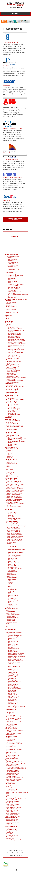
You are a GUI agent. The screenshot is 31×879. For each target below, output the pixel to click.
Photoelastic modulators (14, 518)
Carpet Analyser (12, 678)
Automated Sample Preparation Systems (14, 730)
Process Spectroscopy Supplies (14, 536)
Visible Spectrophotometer (13, 816)
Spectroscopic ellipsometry (13, 797)
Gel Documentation (13, 648)
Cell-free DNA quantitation (15, 635)
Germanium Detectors (14, 557)
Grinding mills (9, 740)
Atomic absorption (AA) (12, 256)
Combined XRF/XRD (11, 829)
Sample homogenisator (12, 755)
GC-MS (8, 454)
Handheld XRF (10, 832)
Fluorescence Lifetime (12, 389)
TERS (7, 628)
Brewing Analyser (13, 680)
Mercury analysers (13, 274)
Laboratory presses (11, 745)
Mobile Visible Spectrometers (14, 497)
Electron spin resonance (12, 435)
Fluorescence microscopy (13, 370)
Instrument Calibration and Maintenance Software (15, 336)
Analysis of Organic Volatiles (15, 681)
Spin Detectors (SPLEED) (15, 568)
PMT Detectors (12, 564)
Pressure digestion (11, 752)
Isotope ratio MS (10, 462)
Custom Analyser (12, 694)
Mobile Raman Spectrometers (14, 491)
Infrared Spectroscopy (11, 395)
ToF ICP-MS (11, 293)
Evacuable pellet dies (11, 736)
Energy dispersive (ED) (12, 831)
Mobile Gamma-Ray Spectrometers (15, 484)
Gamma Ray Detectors (14, 555)
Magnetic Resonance (11, 432)
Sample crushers (10, 754)
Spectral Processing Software (16, 357)
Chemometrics (10, 324)
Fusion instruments (11, 739)
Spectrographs (10, 726)
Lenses (10, 592)
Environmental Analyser (14, 688)
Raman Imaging (10, 619)
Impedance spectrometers (13, 714)
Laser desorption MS (11, 459)
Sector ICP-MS (12, 290)
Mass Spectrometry (11, 447)
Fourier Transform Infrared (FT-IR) (15, 400)
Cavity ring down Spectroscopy (14, 426)
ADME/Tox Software (13, 327)
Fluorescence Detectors (14, 554)
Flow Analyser (12, 691)
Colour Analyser (12, 686)
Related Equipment (10, 629)
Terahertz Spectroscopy (12, 801)
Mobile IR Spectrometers (13, 483)
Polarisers (11, 601)
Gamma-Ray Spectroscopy (13, 361)
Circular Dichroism (11, 511)
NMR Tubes (11, 443)
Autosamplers (10, 734)
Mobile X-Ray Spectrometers (13, 496)
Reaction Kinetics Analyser (15, 654)
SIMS (7, 794)
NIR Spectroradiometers (14, 404)
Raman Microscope (11, 622)
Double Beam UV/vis (11, 808)
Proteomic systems (11, 724)
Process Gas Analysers (12, 527)
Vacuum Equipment (11, 727)
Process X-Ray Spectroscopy (13, 540)
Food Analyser (12, 671)
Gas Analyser (11, 647)
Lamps (7, 318)
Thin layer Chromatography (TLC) (15, 777)
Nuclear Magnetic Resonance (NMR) (16, 438)
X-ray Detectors (12, 571)
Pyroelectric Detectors (14, 567)
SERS (7, 623)
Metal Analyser (12, 640)
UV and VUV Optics (13, 604)
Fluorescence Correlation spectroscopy (16, 386)
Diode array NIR (12, 411)
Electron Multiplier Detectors (16, 552)
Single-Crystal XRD (11, 825)
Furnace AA (11, 260)
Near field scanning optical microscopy (16, 377)
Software (8, 326)
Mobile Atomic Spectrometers (14, 480)
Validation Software (13, 358)
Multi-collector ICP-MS (14, 287)
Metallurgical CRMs (11, 309)
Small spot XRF (10, 837)
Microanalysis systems (12, 835)
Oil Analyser (11, 663)
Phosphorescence (11, 431)
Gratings (10, 588)
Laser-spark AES (12, 271)
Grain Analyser (12, 650)
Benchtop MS (9, 450)
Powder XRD (9, 823)
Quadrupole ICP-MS (13, 289)
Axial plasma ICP (12, 277)
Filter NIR (10, 416)
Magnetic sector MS (11, 463)
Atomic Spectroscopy (11, 254)
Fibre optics (9, 573)
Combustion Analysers (14, 696)
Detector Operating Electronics (16, 549)
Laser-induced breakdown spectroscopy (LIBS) (17, 295)
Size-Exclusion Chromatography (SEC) (16, 767)
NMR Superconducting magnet (16, 441)
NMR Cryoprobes (13, 444)
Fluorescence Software (12, 391)
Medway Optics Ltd (9, 153)
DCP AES (10, 268)
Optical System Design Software (17, 343)
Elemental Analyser (13, 687)
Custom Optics (12, 585)
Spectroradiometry (10, 782)
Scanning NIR (11, 407)
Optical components (11, 577)
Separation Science (10, 760)
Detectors (9, 545)
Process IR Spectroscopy (13, 528)
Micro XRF (9, 834)
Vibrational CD (12, 520)
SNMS (8, 795)
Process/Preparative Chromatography (16, 768)
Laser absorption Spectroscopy (14, 425)
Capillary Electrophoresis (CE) (14, 761)
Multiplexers (11, 597)
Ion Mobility (8, 417)
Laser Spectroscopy (11, 419)
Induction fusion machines (13, 742)
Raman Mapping (10, 620)
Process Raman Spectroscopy (14, 534)
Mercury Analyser (13, 700)
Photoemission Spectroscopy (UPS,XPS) (17, 792)
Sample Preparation (11, 728)
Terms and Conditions (15, 855)
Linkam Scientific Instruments (12, 177)
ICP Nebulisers (12, 278)
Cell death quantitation (14, 634)
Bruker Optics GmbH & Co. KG (12, 128)
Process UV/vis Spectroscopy (14, 537)
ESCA (7, 786)
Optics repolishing (13, 600)
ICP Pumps (11, 280)
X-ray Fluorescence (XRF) (13, 828)
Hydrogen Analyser (13, 644)
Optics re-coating (12, 598)
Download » (15, 236)
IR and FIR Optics (12, 589)
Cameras (8, 543)
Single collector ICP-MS (14, 291)
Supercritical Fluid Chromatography (15, 763)
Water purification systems (13, 758)
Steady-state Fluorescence (13, 392)
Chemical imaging (11, 369)
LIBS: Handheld (12, 297)
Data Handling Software (14, 333)
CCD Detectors (12, 546)
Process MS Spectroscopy (13, 530)
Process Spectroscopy (11, 521)
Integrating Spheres (13, 591)
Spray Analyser (12, 699)
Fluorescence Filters (11, 385)
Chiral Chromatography (12, 764)
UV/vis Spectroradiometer (13, 813)
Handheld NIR (12, 413)
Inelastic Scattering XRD (12, 822)
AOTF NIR (11, 410)
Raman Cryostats (10, 611)
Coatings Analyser (13, 684)
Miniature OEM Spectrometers (14, 717)
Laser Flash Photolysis (12, 423)
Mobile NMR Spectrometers (13, 487)
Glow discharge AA (13, 262)
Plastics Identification (14, 666)
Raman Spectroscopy (11, 608)
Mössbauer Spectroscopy (12, 500)
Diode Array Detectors (14, 551)
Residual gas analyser (12, 474)
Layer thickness (10, 788)
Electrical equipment (11, 709)
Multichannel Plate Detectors (16, 563)
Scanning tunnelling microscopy (14, 380)
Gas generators (10, 712)
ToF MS (8, 475)
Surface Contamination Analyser (16, 706)
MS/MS (8, 466)
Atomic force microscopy (13, 366)
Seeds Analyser (12, 657)
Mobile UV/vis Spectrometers (14, 499)
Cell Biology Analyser (13, 674)
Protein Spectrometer (14, 662)
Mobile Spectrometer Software (14, 488)
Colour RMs (9, 305)
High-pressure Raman (12, 617)
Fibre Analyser (12, 690)
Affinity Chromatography (12, 770)
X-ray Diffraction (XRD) (11, 817)
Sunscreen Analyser (13, 702)
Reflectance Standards (12, 312)
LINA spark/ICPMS (11, 791)
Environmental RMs (11, 306)
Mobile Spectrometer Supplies (14, 493)
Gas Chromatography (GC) (13, 771)
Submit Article (18, 850)
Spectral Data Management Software (15, 353)
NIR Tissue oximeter (13, 406)
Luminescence (9, 428)
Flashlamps (8, 315)
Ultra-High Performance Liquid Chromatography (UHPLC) (14, 779)
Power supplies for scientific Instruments (13, 722)
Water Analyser (12, 705)
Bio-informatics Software (15, 329)
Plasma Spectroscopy (11, 502)
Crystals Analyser (12, 697)
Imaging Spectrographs (12, 382)
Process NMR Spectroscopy (13, 533)
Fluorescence (9, 383)
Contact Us (20, 853)
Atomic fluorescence (11, 272)
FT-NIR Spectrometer (14, 414)
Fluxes (8, 737)
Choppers (10, 582)
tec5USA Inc (7, 200)
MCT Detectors (12, 561)
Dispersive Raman (11, 613)
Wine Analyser (12, 703)
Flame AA (10, 257)
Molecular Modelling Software (16, 342)
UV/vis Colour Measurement (13, 804)
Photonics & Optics (10, 542)
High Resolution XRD (11, 820)
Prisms (10, 603)
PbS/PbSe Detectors (13, 566)
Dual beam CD (12, 514)
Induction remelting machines (14, 743)
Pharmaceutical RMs (11, 311)
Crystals (10, 583)
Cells (9, 580)
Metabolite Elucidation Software (16, 340)
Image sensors (10, 576)
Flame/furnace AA (13, 259)
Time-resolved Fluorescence (13, 394)
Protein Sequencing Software (16, 348)
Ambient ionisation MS (12, 448)
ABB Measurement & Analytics (12, 105)
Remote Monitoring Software (16, 349)
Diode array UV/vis (11, 805)
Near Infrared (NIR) (11, 403)
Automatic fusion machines (13, 733)
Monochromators (13, 595)
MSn (7, 465)
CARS (7, 610)
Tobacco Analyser (13, 708)
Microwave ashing (11, 746)
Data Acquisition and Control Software (16, 330)
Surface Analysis (10, 783)
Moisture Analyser (13, 651)
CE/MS (8, 451)
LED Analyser (11, 643)
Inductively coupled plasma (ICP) (14, 275)
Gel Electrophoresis (11, 766)
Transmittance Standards (13, 314)
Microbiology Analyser (14, 641)
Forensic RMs (9, 308)
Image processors (11, 374)
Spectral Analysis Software (15, 351)
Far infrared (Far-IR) (11, 401)
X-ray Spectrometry (11, 826)
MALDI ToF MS (10, 468)
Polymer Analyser (13, 668)
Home (10, 850)
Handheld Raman (10, 616)
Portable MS (9, 469)
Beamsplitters (12, 579)
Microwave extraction (12, 748)
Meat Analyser (12, 638)
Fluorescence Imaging (12, 388)
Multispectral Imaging (12, 376)
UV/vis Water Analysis (12, 814)
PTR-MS (8, 471)
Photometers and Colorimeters (14, 720)
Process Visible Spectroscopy (14, 539)
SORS (7, 626)
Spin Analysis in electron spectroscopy (16, 798)
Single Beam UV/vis (11, 811)
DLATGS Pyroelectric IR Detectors (17, 548)
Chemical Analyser (13, 675)
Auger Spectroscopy (11, 785)
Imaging (7, 363)
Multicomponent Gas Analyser (16, 653)
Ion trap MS (9, 457)
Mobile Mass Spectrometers (13, 481)
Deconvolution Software (14, 334)
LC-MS (8, 460)
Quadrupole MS (10, 472)
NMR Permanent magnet (15, 440)
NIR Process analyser (14, 409)
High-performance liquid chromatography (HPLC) (12, 773)
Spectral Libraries (12, 355)
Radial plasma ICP (13, 281)
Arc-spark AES (12, 266)
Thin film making (10, 757)
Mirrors (10, 594)
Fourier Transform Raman (13, 614)
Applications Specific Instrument (14, 632)
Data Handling (9, 323)
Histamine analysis (13, 637)
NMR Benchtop (12, 446)
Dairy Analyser (12, 693)
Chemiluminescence (11, 429)
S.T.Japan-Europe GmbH (10, 159)
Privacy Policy (11, 853)
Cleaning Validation (13, 677)
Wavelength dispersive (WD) (13, 840)
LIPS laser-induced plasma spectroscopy (13, 421)
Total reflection (10, 838)
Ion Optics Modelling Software (16, 339)
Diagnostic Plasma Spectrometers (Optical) (15, 504)
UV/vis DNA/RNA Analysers (13, 807)
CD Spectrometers (13, 512)
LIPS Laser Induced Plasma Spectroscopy (13, 507)
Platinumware (10, 751)
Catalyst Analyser (12, 672)
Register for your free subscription (11, 245)
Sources (8, 607)
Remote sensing (10, 379)
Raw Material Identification (15, 660)
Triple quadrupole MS (12, 477)
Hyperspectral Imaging (12, 371)
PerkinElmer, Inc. (8, 66)
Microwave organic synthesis (14, 749)
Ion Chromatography (11, 776)
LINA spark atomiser (11, 789)
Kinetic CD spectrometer (14, 517)
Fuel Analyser (11, 646)
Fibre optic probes (11, 574)
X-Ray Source (9, 321)
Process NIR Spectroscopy (13, 531)
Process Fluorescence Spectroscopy (16, 526)
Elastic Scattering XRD (12, 819)
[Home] (15, 5)
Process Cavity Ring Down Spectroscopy (13, 523)
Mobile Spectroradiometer (13, 494)
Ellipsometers (9, 711)
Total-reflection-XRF (11, 800)
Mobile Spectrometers (11, 478)
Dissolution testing (11, 631)
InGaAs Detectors (13, 560)
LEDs (6, 317)
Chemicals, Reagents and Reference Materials (16, 299)
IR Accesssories (10, 398)
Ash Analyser (11, 683)
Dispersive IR (9, 397)
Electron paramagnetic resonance (15, 434)
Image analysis (10, 373)
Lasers (7, 320)
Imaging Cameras (11, 367)
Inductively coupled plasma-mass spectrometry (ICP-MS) (15, 285)
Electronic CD (11, 515)
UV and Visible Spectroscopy (13, 803)
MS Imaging (9, 456)
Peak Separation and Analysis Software (16, 345)
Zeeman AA (11, 263)
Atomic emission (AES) (12, 265)
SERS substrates (10, 625)
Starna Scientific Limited (10, 42)
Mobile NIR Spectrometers (13, 486)
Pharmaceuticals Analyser (15, 665)
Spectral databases (11, 360)
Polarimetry (8, 509)
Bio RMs (8, 303)
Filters (9, 586)
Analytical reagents (11, 302)
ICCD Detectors (12, 558)
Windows (10, 606)
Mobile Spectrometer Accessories (15, 490)
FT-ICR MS (9, 453)
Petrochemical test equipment (14, 718)
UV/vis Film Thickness (12, 810)
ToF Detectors (12, 570)
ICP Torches (11, 283)
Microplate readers (11, 715)
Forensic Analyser (13, 669)
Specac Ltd (6, 85)
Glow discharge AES (13, 269)
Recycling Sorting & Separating (16, 656)
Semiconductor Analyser (14, 659)
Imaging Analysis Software (13, 364)
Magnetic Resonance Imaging (14, 437)
